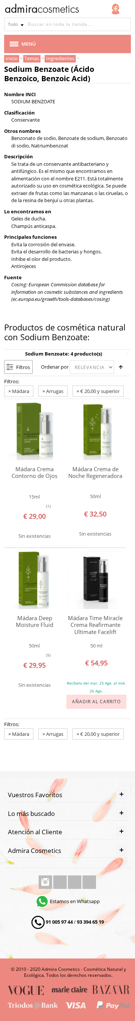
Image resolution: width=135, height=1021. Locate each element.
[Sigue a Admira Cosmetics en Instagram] (46, 882)
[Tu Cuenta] (115, 9)
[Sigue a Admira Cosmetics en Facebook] (60, 882)
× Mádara (18, 391)
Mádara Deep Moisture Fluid (34, 621)
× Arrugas (52, 391)
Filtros (23, 367)
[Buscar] (124, 24)
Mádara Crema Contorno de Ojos (34, 472)
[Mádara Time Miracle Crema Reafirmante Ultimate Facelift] (95, 580)
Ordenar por (55, 366)
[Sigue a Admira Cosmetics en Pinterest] (89, 882)
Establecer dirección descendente (120, 367)
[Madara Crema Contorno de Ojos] (34, 431)
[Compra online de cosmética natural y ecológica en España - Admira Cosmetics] (41, 10)
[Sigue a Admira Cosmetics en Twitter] (75, 882)
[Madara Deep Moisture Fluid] (34, 580)
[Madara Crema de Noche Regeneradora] (95, 431)
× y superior (98, 391)
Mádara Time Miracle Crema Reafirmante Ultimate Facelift (95, 625)
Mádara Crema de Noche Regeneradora (95, 472)
